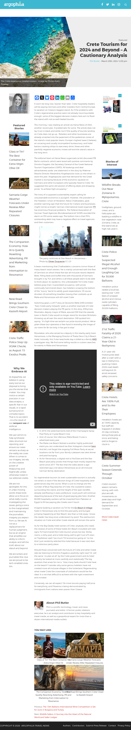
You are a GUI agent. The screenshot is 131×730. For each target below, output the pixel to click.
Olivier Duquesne (56, 261)
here (93, 446)
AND (94, 339)
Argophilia (15, 4)
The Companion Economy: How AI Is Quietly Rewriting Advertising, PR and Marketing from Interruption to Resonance (19, 258)
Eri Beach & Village (83, 508)
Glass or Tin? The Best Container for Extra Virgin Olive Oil (17, 160)
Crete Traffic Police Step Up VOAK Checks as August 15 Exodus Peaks (18, 346)
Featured (123, 40)
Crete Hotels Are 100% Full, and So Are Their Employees (110, 405)
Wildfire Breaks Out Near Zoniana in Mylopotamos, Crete (111, 193)
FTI (94, 207)
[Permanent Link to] (50, 645)
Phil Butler (95, 61)
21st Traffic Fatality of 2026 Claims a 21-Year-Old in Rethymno (111, 337)
